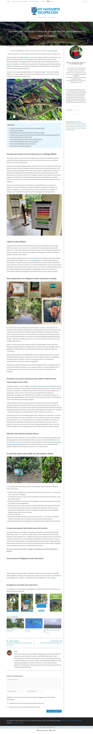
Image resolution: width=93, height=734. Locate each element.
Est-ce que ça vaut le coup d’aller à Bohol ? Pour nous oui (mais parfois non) (52, 630)
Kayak (79, 128)
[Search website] (85, 1)
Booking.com (78, 123)
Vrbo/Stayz (78, 125)
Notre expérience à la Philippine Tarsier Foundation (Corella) (27, 132)
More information (54, 50)
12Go (76, 128)
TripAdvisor (69, 128)
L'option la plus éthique (16, 130)
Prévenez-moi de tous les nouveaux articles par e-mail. (24, 707)
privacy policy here (17, 723)
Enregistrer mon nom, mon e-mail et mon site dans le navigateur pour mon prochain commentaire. (31, 698)
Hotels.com (72, 125)
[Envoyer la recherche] (78, 110)
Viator (84, 126)
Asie (19, 46)
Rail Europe (84, 128)
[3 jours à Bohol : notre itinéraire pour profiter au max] (15, 623)
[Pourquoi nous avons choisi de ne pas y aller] (34, 623)
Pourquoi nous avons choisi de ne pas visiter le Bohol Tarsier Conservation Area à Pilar (35, 135)
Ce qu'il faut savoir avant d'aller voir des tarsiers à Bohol (26, 139)
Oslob (41, 64)
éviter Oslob (34, 260)
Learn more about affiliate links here (71, 720)
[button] (17, 290)
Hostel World (83, 125)
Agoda (83, 123)
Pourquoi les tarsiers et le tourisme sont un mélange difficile (27, 128)
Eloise (16, 651)
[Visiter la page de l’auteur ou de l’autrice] (9, 653)
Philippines (24, 46)
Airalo (74, 129)
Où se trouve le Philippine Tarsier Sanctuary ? (23, 143)
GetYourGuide (79, 126)
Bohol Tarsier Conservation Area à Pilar (45, 386)
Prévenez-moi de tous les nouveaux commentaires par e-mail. (26, 703)
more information (77, 121)
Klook (53, 578)
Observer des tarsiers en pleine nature (21, 137)
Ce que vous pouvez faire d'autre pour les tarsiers (24, 141)
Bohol (26, 57)
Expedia (67, 125)
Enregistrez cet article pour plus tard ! (20, 146)
